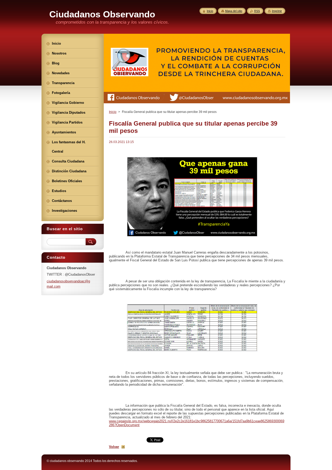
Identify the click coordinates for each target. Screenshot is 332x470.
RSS (257, 10)
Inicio (112, 111)
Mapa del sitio (233, 10)
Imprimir (277, 10)
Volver (114, 447)
